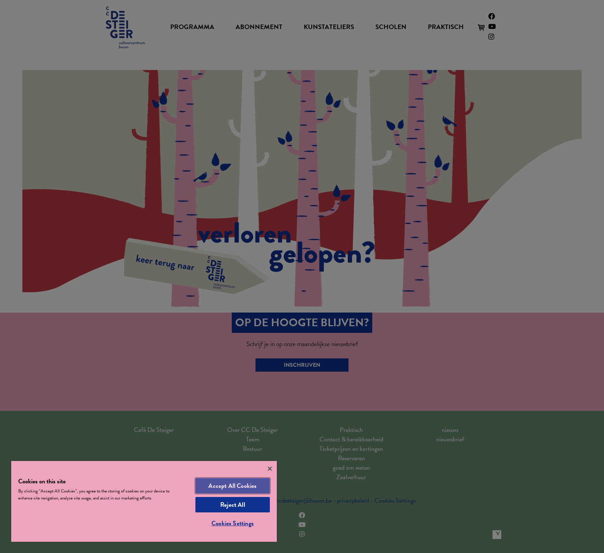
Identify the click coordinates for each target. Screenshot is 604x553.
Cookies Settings (232, 523)
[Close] (270, 469)
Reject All (232, 504)
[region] (144, 501)
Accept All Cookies (232, 485)
